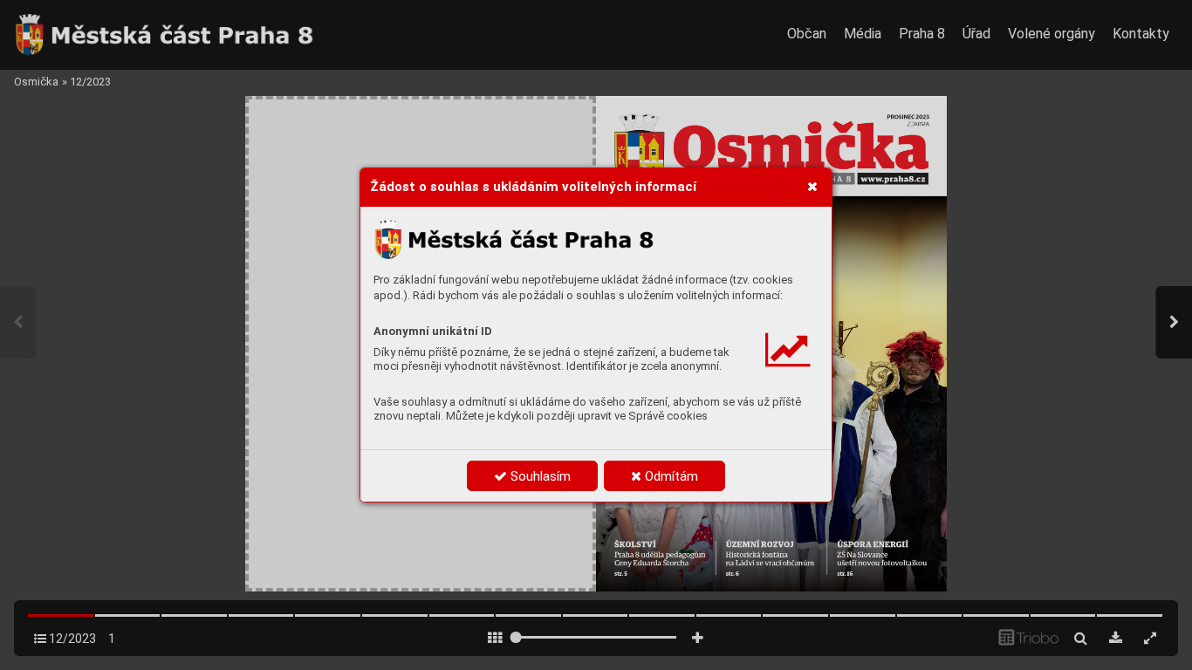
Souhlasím (539, 476)
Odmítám (669, 476)
